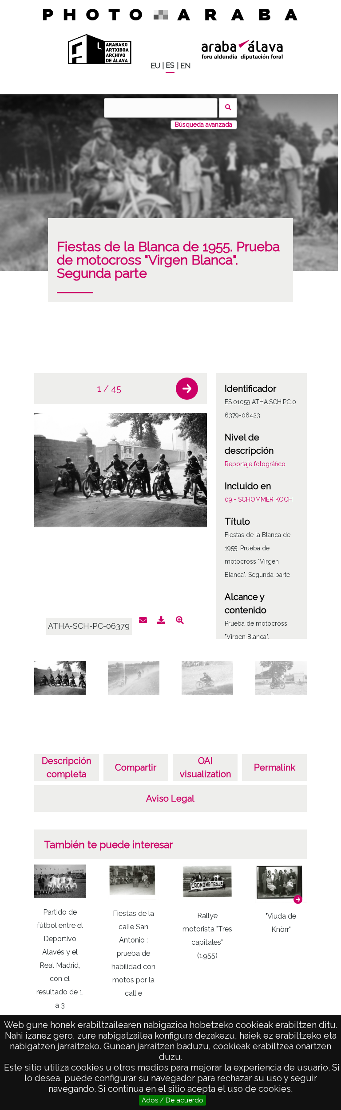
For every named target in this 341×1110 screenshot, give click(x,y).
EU (155, 66)
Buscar (228, 108)
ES (170, 65)
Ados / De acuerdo (172, 1100)
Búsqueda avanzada (203, 124)
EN (185, 66)
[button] (187, 389)
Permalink (274, 767)
